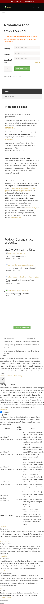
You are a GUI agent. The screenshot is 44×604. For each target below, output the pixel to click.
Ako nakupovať (9, 338)
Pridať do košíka (22, 68)
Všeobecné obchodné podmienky (15, 341)
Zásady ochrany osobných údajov (15, 345)
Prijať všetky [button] (18, 376)
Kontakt (7, 348)
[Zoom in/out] (1, 600)
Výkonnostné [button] (4, 541)
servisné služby (30, 208)
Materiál (7, 54)
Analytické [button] (3, 556)
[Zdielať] (5, 600)
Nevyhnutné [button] (4, 410)
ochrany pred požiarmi (23, 191)
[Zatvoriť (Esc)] (7, 600)
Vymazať (37, 63)
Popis (7, 91)
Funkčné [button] (3, 527)
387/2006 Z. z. (10, 128)
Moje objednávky (33, 341)
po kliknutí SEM (16, 218)
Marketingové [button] (4, 571)
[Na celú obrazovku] (3, 600)
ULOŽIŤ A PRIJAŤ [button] (5, 598)
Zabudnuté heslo (33, 345)
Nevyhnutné (6, 412)
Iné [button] (1, 588)
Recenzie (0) (9, 96)
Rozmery (7, 49)
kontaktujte (9, 139)
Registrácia (31, 338)
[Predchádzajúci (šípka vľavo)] (1, 603)
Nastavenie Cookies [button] (6, 376)
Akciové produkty (22, 327)
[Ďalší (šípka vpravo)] (3, 603)
